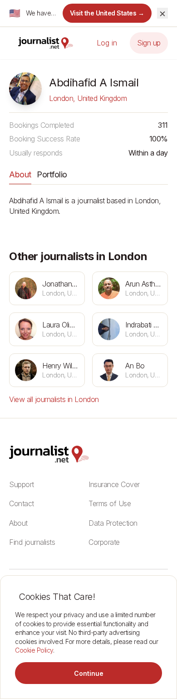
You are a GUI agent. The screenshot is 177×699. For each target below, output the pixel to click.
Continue (88, 673)
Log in (107, 42)
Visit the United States (107, 13)
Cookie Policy (34, 650)
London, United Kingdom (88, 98)
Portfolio (52, 174)
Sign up (149, 42)
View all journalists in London (54, 399)
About (20, 174)
